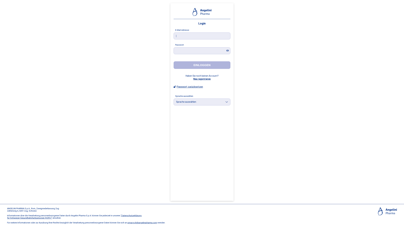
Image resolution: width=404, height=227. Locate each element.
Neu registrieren (202, 79)
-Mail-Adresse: (182, 30)
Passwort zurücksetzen (190, 86)
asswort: (179, 45)
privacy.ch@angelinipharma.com (142, 222)
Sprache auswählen (184, 96)
